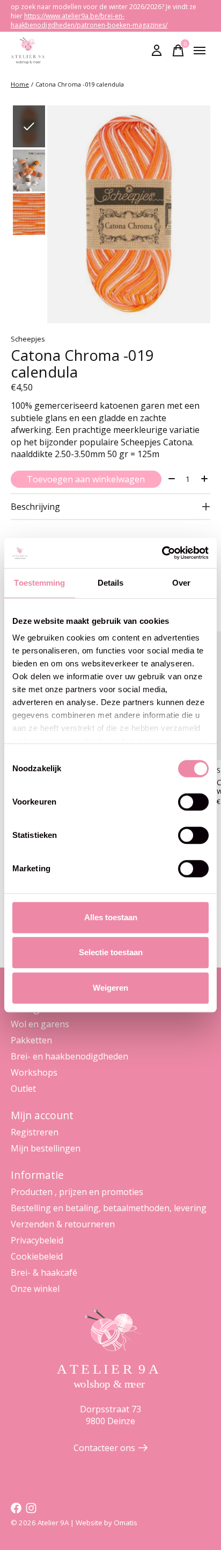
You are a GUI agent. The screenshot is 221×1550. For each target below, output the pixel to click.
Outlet (23, 1088)
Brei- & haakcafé (44, 1272)
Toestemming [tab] (39, 582)
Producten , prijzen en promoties (77, 1192)
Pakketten (31, 1040)
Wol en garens (40, 1024)
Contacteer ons (104, 1448)
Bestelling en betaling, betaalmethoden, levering (109, 1208)
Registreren (34, 1132)
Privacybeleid (37, 1240)
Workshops (34, 1072)
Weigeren (110, 987)
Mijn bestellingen (45, 1148)
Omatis (125, 1522)
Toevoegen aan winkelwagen (86, 479)
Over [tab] (181, 582)
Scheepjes (28, 339)
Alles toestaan (110, 917)
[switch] (193, 801)
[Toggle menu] (199, 50)
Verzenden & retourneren (63, 1224)
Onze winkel (35, 1289)
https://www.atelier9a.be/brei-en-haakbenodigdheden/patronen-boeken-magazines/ (89, 20)
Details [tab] (111, 582)
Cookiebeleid (37, 1256)
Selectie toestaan (111, 952)
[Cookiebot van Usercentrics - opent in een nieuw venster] (162, 553)
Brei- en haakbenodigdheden (69, 1056)
